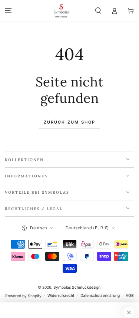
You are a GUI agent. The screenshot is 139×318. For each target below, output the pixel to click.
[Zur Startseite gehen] (61, 10)
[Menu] (8, 10)
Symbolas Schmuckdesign (76, 287)
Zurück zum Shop (70, 122)
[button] (98, 10)
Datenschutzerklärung (100, 295)
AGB (130, 295)
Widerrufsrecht (60, 295)
